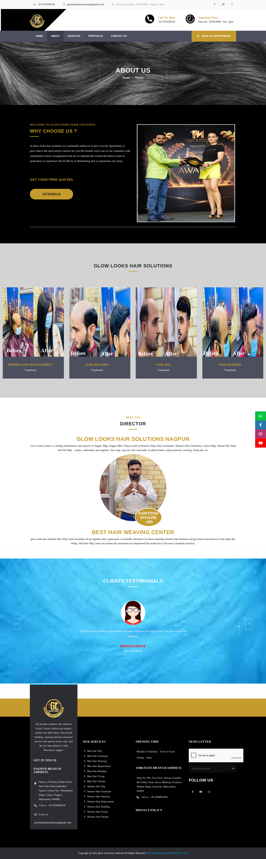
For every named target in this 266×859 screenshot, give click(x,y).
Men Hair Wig (94, 751)
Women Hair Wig (96, 786)
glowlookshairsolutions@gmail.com (85, 4)
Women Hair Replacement (100, 801)
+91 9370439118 (46, 4)
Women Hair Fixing (97, 811)
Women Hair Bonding (98, 806)
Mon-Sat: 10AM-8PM (215, 21)
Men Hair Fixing (95, 776)
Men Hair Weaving (97, 761)
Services (74, 36)
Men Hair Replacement (99, 766)
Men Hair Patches (96, 781)
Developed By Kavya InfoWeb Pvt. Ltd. (167, 853)
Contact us (119, 36)
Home (39, 36)
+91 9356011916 (159, 797)
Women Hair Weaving (98, 796)
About (55, 36)
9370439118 (51, 194)
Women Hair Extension (99, 791)
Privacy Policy (149, 810)
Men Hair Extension (97, 756)
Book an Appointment (216, 36)
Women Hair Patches (98, 816)
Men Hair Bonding (96, 771)
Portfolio (95, 36)
